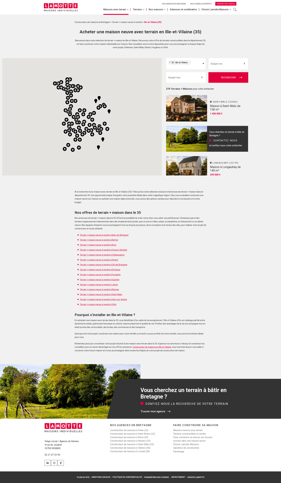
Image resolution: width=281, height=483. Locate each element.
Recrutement (178, 477)
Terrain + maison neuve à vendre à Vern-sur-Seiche (103, 299)
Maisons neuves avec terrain (188, 430)
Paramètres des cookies (156, 477)
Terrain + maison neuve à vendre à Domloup (100, 269)
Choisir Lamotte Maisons (215, 9)
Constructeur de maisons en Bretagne (92, 22)
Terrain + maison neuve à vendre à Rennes (99, 289)
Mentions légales (101, 477)
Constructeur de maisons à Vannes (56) (130, 447)
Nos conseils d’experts (201, 4)
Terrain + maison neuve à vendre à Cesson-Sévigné (103, 250)
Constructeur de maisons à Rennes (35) (130, 440)
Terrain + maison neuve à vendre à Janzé (99, 284)
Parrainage (178, 451)
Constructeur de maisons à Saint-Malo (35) (132, 444)
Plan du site (83, 477)
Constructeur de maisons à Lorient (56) (130, 451)
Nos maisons (156, 9)
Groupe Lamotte (195, 477)
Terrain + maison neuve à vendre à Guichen (99, 279)
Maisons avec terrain (114, 9)
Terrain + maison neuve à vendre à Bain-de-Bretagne (104, 235)
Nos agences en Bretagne (174, 4)
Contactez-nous (226, 4)
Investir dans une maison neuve (189, 440)
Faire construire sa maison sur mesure (192, 437)
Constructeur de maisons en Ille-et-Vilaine (152, 347)
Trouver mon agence (152, 411)
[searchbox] (195, 64)
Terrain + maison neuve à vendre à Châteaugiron (102, 255)
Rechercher (234, 11)
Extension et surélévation (183, 9)
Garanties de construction (186, 447)
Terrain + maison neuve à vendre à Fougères (100, 274)
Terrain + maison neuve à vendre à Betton (99, 240)
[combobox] (186, 63)
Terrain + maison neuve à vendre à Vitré (98, 304)
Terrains (137, 9)
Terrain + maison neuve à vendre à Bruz (98, 245)
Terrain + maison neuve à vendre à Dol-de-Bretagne (103, 265)
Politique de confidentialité (127, 477)
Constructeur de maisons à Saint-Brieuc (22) (132, 433)
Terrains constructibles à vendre (189, 433)
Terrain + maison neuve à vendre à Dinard (99, 260)
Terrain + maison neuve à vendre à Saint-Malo (101, 294)
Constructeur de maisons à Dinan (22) (129, 430)
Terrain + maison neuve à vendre (127, 22)
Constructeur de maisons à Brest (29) (129, 437)
